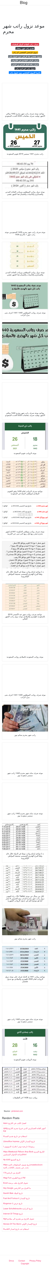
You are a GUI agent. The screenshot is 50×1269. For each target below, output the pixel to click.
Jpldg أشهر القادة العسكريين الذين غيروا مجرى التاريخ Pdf (24, 1129)
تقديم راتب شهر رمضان (25, 48)
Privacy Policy (35, 1260)
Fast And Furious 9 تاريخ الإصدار (16, 1198)
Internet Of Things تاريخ (13, 1213)
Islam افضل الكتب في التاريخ (14, 1123)
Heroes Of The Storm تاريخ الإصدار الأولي (20, 1223)
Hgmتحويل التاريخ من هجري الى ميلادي (18, 1218)
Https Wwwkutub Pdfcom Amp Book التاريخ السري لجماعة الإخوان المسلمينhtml (23, 1153)
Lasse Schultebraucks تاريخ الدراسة (18, 1208)
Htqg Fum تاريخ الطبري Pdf (14, 1177)
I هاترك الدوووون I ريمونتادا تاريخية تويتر (19, 1146)
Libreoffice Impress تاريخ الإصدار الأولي (19, 1141)
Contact (21, 1260)
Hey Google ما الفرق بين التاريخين (17, 1188)
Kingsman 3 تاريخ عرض (12, 1203)
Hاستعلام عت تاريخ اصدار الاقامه (16, 1229)
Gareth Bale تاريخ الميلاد (13, 1193)
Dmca (11, 1260)
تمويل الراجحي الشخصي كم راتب (25, 52)
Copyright (25, 1263)
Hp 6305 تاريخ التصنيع (11, 1159)
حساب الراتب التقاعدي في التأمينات (25, 60)
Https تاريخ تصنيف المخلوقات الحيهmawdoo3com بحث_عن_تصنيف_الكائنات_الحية (23, 1166)
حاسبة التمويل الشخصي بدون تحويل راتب (25, 72)
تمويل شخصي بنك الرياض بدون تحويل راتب (25, 56)
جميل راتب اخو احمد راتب (25, 68)
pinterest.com (17, 1111)
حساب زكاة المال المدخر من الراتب (25, 64)
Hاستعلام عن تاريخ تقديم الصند (15, 1136)
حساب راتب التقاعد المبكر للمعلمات (25, 44)
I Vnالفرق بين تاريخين (11, 1172)
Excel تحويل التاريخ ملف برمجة (15, 1182)
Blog (23, 2)
